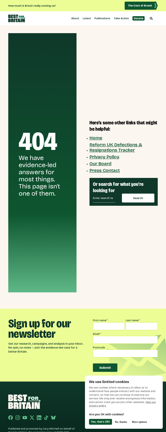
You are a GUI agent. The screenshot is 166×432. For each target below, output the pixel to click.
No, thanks (121, 422)
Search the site (151, 18)
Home (95, 138)
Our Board (100, 163)
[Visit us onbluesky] (53, 418)
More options (139, 422)
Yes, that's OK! (100, 421)
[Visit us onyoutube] (25, 418)
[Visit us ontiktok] (46, 418)
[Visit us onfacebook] (10, 418)
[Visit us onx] (32, 418)
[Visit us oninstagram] (17, 418)
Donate (138, 18)
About (75, 18)
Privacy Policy (104, 156)
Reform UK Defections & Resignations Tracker (115, 147)
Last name (133, 320)
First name (100, 320)
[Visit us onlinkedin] (39, 418)
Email (97, 333)
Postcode (99, 347)
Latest (87, 18)
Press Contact (104, 170)
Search (138, 198)
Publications (102, 18)
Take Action (121, 18)
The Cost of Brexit (140, 5)
